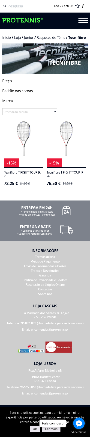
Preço (7, 81)
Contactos (45, 289)
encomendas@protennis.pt (49, 330)
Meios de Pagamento (45, 261)
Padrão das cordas (17, 91)
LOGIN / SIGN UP (63, 6)
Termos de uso (45, 257)
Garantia (45, 275)
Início (6, 37)
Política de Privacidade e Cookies (45, 280)
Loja (17, 37)
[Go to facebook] (79, 423)
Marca (7, 101)
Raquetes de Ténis (51, 37)
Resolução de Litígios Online (45, 285)
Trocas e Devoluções (45, 271)
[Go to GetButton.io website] (79, 432)
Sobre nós (45, 294)
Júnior (28, 37)
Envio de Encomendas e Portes (45, 266)
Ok (35, 429)
